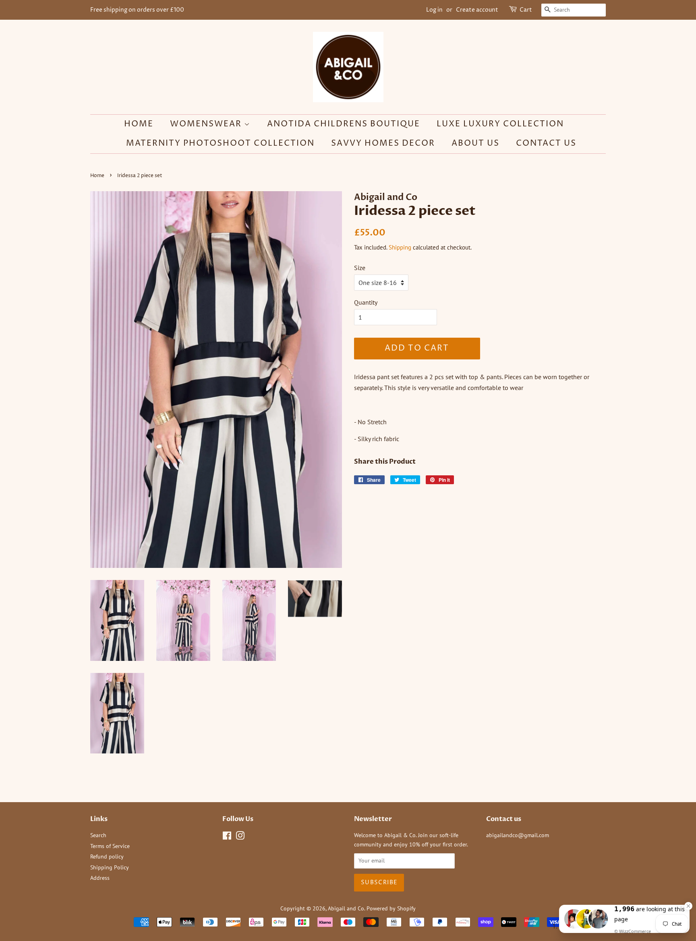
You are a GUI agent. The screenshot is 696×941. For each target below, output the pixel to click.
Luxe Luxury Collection (500, 124)
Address (100, 877)
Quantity (365, 302)
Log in (434, 10)
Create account (477, 10)
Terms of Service (110, 846)
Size (359, 268)
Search (98, 835)
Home (138, 124)
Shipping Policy (109, 867)
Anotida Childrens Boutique (343, 124)
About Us (475, 143)
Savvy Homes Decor (383, 143)
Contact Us (546, 143)
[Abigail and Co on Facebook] (227, 837)
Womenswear (207, 124)
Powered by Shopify (391, 908)
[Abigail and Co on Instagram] (240, 837)
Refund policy (107, 856)
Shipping (400, 247)
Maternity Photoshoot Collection (220, 143)
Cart (526, 10)
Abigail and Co (346, 908)
